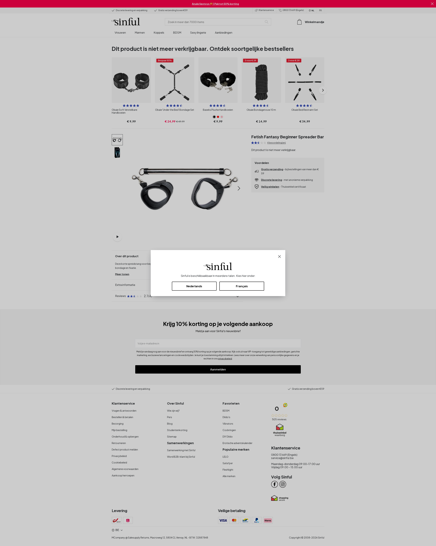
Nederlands (194, 286)
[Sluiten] (279, 256)
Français (242, 286)
